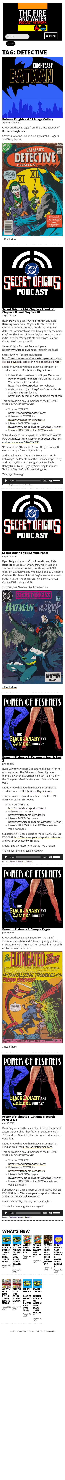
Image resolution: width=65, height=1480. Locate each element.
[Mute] (50, 480)
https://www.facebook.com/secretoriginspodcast (30, 349)
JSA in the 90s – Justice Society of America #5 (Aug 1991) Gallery (37, 1302)
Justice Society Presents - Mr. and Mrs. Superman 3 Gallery (17, 1256)
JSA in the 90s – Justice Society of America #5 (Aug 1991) (27, 1300)
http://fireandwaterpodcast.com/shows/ (31, 385)
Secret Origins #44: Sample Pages (25, 553)
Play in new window (16, 485)
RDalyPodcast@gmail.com (37, 370)
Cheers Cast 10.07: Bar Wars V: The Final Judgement (48, 1254)
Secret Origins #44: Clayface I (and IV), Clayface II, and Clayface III (28, 310)
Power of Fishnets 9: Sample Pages (26, 929)
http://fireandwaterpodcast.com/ (27, 413)
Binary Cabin (50, 1331)
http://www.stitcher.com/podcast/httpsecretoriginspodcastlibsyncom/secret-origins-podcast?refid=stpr (32, 360)
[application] (32, 481)
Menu (52, 35)
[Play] (6, 480)
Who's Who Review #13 (27, 1249)
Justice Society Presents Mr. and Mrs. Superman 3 (6, 1253)
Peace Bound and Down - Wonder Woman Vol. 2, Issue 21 (58, 1256)
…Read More (9, 239)
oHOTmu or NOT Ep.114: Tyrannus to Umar (6, 1296)
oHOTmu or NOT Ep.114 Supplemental (17, 1296)
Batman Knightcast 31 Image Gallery (27, 119)
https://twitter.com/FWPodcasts (26, 419)
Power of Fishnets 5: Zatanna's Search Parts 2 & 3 (28, 1118)
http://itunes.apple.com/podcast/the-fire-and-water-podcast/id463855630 (31, 440)
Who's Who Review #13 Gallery (37, 1251)
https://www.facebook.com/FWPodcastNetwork (35, 426)
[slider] (57, 480)
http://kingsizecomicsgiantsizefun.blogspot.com (35, 396)
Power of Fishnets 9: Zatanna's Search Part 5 (31, 758)
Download (28, 485)
